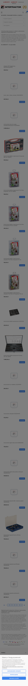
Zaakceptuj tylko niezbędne (14, 671)
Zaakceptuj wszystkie (14, 678)
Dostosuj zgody (14, 674)
